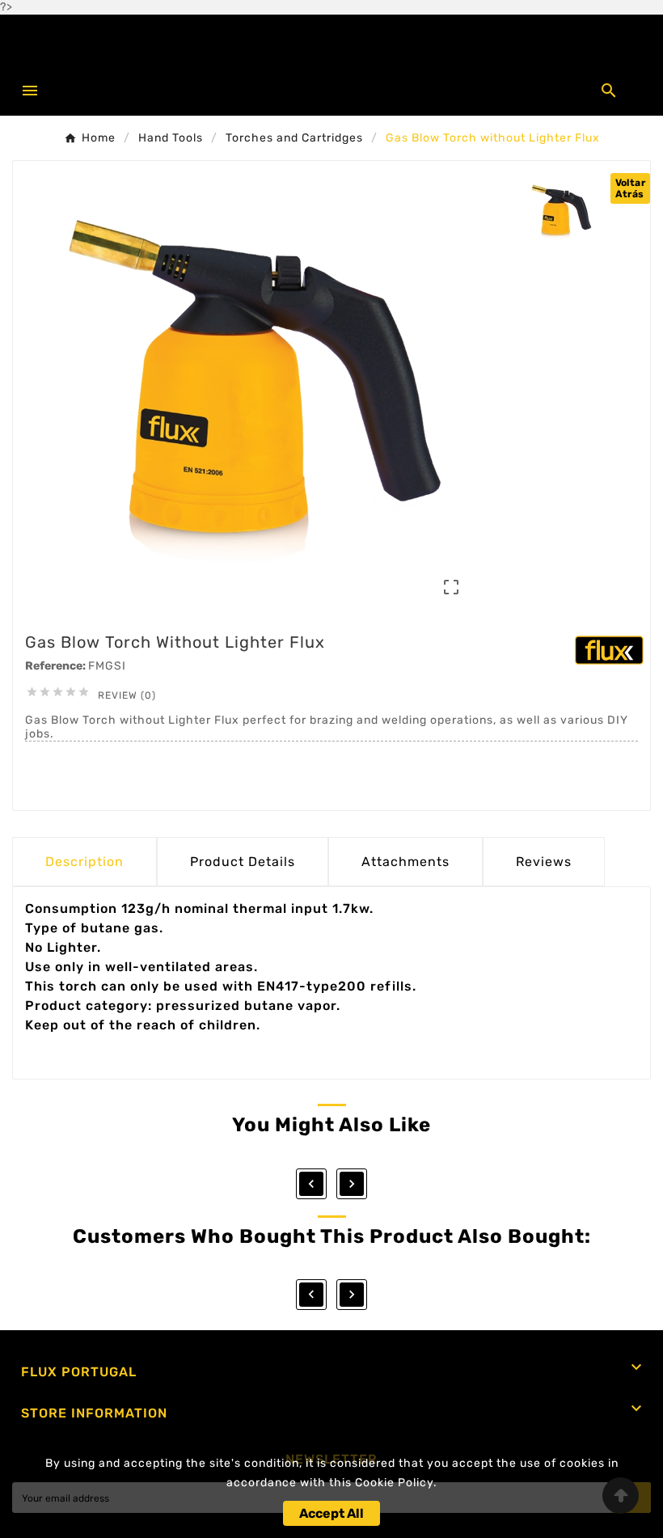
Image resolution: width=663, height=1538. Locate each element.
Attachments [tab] (405, 861)
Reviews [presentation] (544, 861)
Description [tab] (84, 861)
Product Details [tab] (242, 861)
